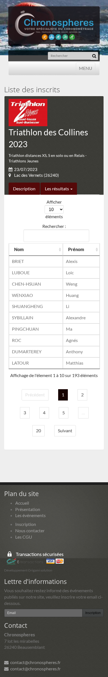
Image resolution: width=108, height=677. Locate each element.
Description (24, 188)
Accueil (22, 502)
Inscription (25, 524)
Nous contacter (30, 530)
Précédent (35, 394)
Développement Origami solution (28, 570)
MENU (85, 68)
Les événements (30, 515)
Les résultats (57, 188)
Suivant (65, 430)
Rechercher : (54, 226)
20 (38, 430)
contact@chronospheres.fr (35, 662)
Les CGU (23, 536)
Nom (19, 249)
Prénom (76, 249)
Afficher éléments (54, 209)
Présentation (27, 509)
